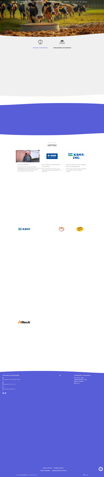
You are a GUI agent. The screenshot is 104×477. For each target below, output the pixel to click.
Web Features (24, 475)
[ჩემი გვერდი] (75, 2)
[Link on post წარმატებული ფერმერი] (28, 156)
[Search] (72, 2)
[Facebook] (3, 393)
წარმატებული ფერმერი (23, 164)
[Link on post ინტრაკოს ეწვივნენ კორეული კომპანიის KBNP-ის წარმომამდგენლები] (76, 156)
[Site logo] (21, 1)
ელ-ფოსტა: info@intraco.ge (9, 389)
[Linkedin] (5, 393)
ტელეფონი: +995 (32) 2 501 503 (10, 384)
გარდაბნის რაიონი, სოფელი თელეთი (12, 379)
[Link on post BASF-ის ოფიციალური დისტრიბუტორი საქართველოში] (52, 156)
